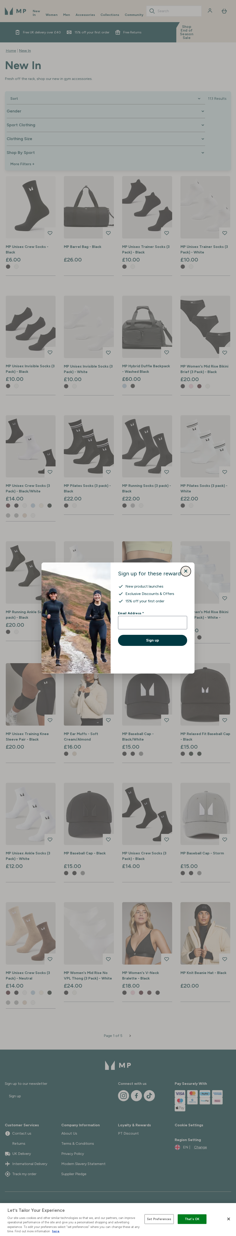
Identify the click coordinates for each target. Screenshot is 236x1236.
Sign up (152, 640)
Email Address (131, 613)
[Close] (229, 1219)
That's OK (192, 1219)
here (55, 1231)
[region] (118, 1219)
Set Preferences (159, 1219)
